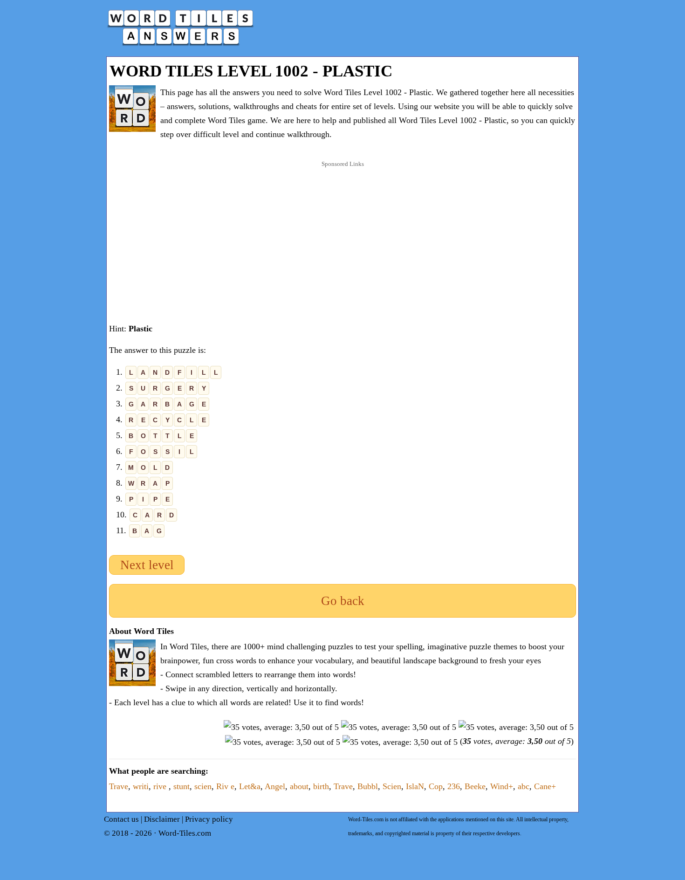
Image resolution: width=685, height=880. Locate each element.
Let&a (249, 786)
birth (321, 786)
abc (523, 786)
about (299, 786)
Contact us (121, 819)
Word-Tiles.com (184, 833)
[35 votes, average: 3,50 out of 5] (281, 727)
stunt (181, 786)
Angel (275, 786)
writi (141, 786)
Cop (436, 786)
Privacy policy (209, 819)
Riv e (225, 786)
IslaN (415, 786)
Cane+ (545, 786)
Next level (147, 565)
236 (453, 786)
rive (161, 786)
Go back (342, 601)
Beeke (475, 786)
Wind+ (501, 786)
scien (203, 786)
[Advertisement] (342, 232)
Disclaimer (162, 819)
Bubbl (367, 786)
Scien (392, 786)
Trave (118, 786)
